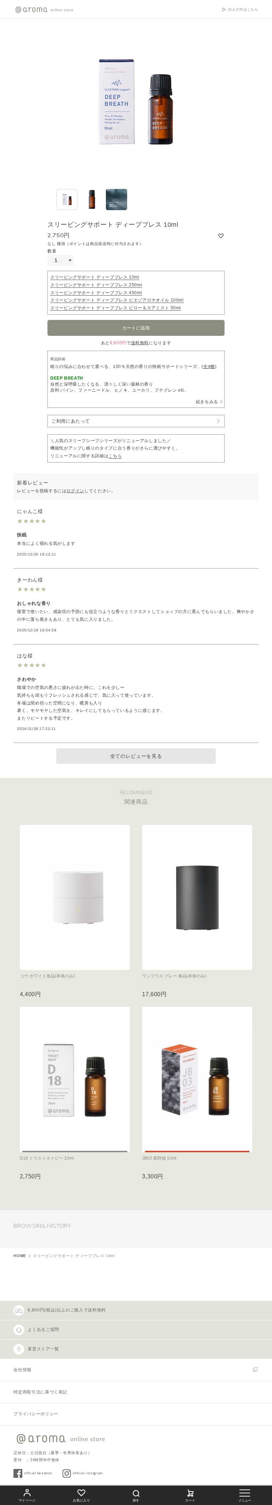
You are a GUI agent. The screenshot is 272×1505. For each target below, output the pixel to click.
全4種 (209, 366)
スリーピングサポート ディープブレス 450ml (96, 292)
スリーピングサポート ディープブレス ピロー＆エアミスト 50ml (115, 307)
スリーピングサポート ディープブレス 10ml (95, 277)
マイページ (27, 1500)
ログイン (75, 490)
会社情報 (22, 1369)
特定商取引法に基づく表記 (40, 1392)
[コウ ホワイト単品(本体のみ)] (75, 897)
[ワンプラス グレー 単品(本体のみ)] (197, 897)
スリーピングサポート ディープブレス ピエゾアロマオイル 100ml (117, 300)
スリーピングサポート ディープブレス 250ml (96, 284)
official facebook (38, 1473)
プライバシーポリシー (35, 1413)
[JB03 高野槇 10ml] (197, 1079)
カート (190, 1500)
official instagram (88, 1473)
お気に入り (81, 1500)
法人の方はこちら (243, 9)
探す (136, 1500)
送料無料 (140, 342)
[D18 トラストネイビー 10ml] (75, 1079)
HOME (19, 1256)
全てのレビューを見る (136, 756)
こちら (115, 455)
